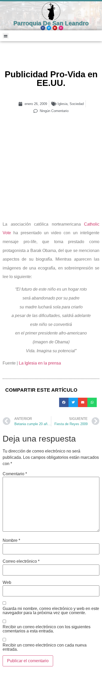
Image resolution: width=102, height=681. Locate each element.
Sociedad (77, 104)
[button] (6, 36)
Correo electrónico (21, 561)
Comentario (15, 474)
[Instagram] (61, 28)
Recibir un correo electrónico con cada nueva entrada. (45, 647)
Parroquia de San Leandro (51, 23)
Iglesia (62, 104)
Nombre (11, 540)
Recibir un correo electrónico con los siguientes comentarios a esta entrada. (46, 629)
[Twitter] (49, 28)
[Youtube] (55, 28)
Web (7, 582)
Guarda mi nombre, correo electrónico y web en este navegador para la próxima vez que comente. (51, 611)
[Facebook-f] (43, 28)
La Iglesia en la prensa (40, 363)
